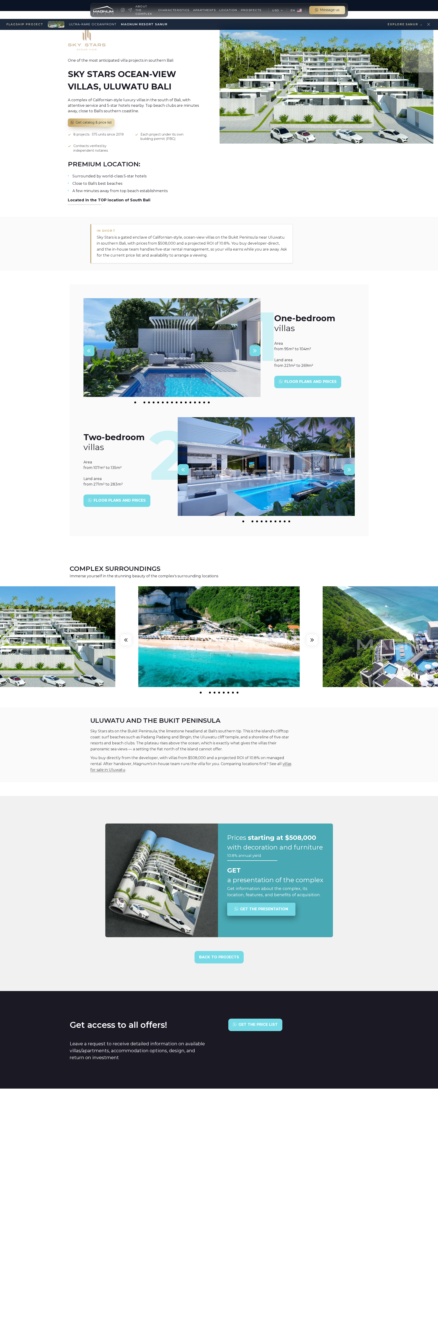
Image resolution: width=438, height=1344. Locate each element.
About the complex (143, 10)
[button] (277, 10)
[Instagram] (123, 10)
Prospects (251, 10)
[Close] (429, 24)
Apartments (204, 10)
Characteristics (173, 10)
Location (228, 10)
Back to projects (219, 957)
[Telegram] (130, 10)
